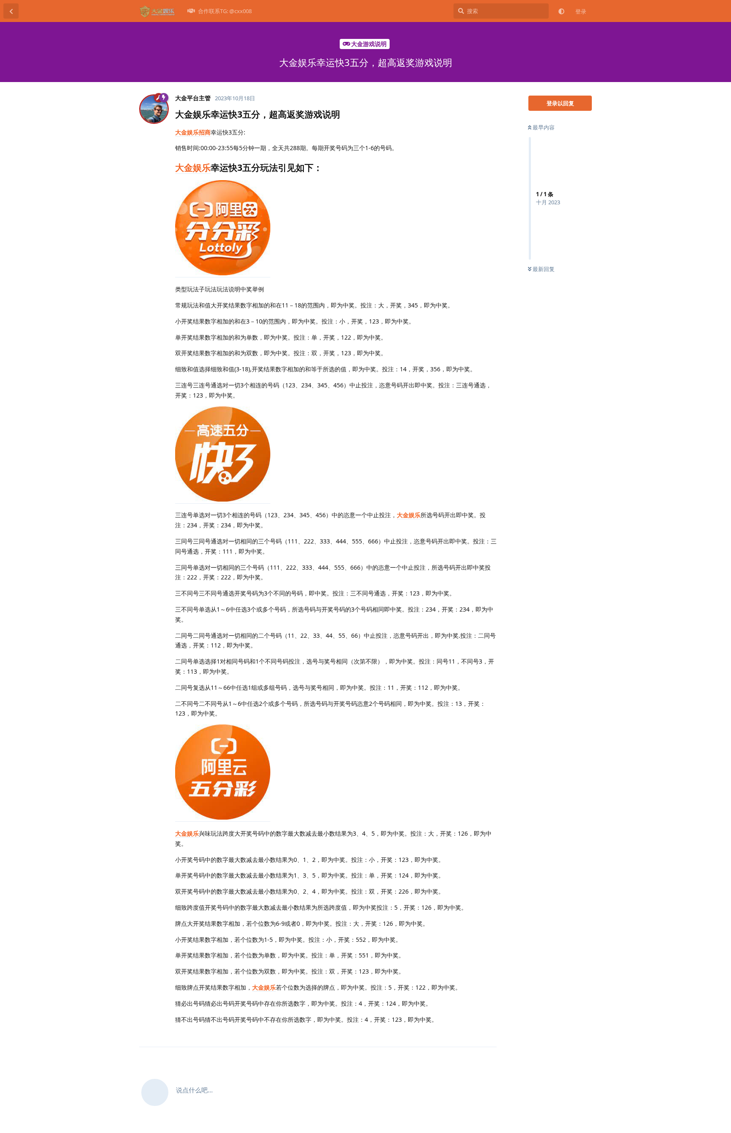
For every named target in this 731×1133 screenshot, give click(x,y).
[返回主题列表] (11, 11)
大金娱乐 (193, 167)
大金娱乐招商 (193, 132)
